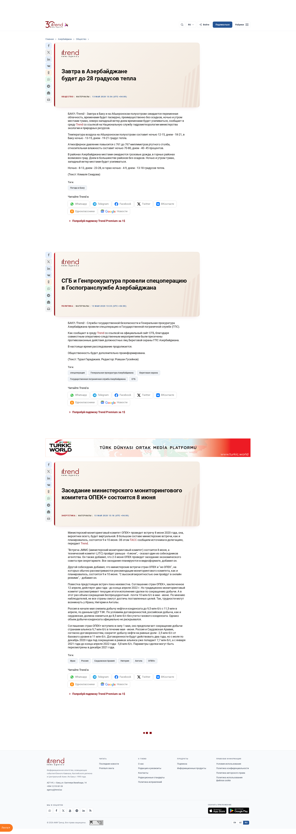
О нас (141, 764)
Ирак (72, 661)
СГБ (134, 379)
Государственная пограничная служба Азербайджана (98, 379)
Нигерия (125, 661)
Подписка (182, 764)
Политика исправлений (150, 782)
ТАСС (133, 539)
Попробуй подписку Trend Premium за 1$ (98, 220)
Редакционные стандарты (151, 777)
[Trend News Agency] (55, 761)
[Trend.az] (56, 24)
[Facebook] (56, 810)
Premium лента (106, 768)
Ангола (138, 661)
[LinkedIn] (83, 810)
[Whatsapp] (49, 810)
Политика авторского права (230, 773)
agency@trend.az (54, 790)
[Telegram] (77, 810)
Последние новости (109, 764)
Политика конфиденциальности (232, 768)
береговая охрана (148, 373)
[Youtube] (70, 810)
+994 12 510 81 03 (55, 786)
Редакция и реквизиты (149, 768)
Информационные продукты (191, 768)
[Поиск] (182, 25)
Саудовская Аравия (104, 661)
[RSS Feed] (90, 810)
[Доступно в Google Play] (238, 811)
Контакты (143, 773)
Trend (80, 124)
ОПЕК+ (151, 661)
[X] (63, 810)
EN (235, 823)
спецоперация (77, 373)
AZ (240, 823)
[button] (48, 46)
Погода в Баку (77, 188)
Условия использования (228, 764)
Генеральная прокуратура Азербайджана (112, 373)
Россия (84, 661)
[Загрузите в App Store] (217, 811)
